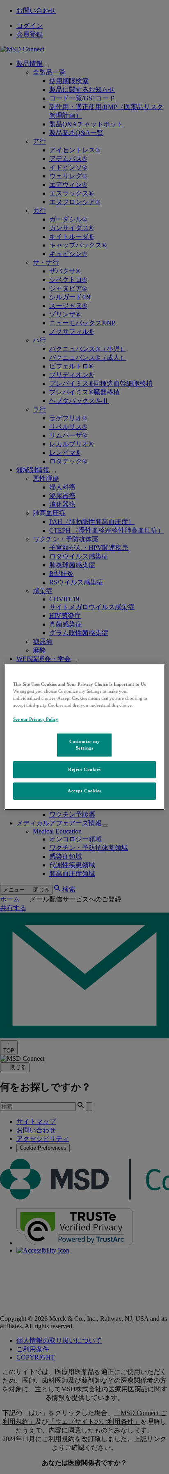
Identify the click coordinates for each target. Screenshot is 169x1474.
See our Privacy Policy (35, 719)
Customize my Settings (84, 744)
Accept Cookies (84, 790)
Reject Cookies (84, 769)
